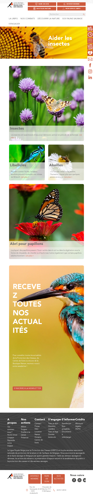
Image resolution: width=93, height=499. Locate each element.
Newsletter (66, 424)
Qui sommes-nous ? (11, 429)
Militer (23, 427)
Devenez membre (34, 477)
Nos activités (58, 477)
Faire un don (53, 424)
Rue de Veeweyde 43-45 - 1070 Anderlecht (36, 490)
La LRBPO (13, 19)
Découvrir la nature (49, 19)
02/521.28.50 (61, 490)
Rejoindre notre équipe (11, 443)
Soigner (24, 429)
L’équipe (10, 438)
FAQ (36, 429)
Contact (38, 424)
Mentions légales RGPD (79, 426)
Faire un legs (53, 432)
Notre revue (12, 435)
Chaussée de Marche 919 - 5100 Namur (47, 489)
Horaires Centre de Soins (39, 440)
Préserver (24, 438)
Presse (37, 426)
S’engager (14, 24)
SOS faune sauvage (72, 19)
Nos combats (28, 19)
